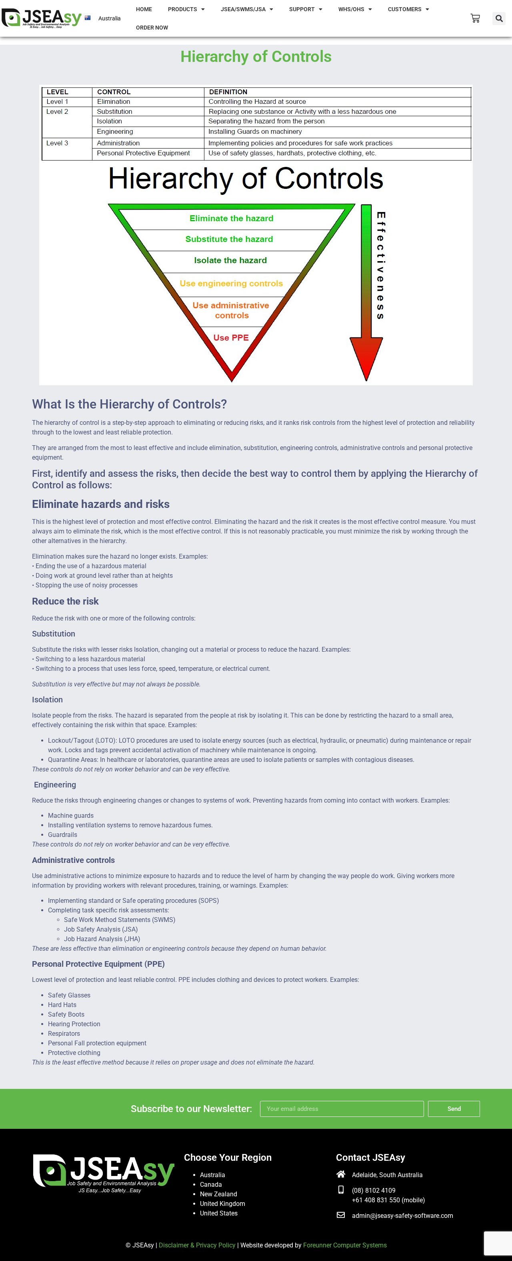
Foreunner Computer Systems (345, 1245)
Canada (211, 1184)
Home (144, 9)
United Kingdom (222, 1203)
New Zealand (218, 1194)
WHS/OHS (351, 9)
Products (182, 9)
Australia (212, 1175)
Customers (405, 9)
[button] (499, 18)
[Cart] (475, 18)
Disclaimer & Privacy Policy (197, 1245)
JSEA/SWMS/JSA (243, 9)
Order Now (152, 27)
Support (302, 9)
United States (219, 1213)
